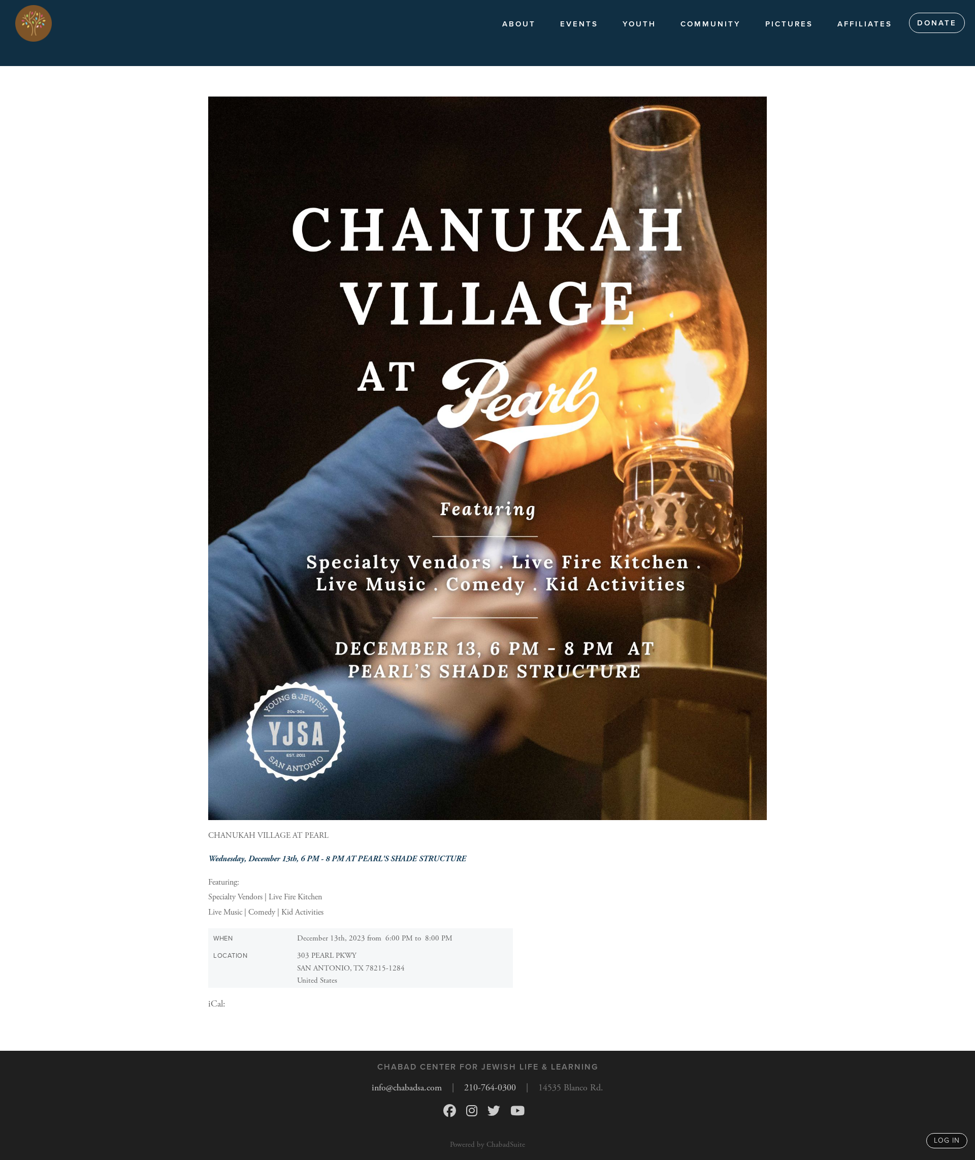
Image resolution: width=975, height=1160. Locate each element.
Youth (639, 23)
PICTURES (789, 23)
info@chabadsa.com (407, 1087)
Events (579, 23)
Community (710, 23)
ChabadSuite (505, 1144)
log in (947, 1140)
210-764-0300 (490, 1087)
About (519, 23)
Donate (937, 22)
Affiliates (864, 23)
